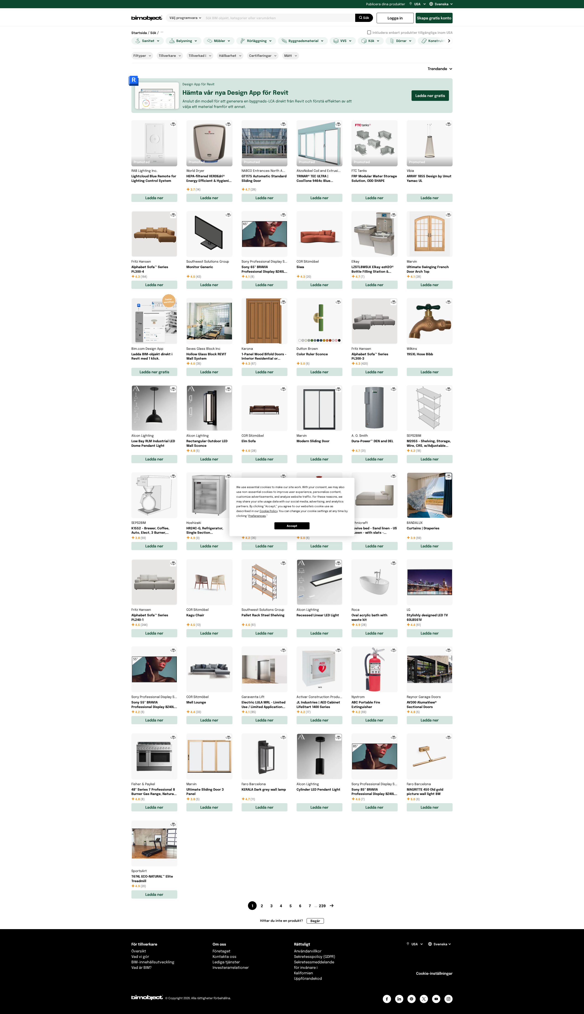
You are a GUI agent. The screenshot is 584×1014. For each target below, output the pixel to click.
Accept (292, 525)
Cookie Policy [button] (268, 511)
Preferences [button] (257, 515)
